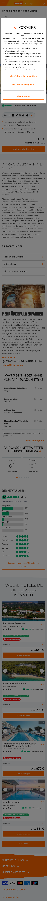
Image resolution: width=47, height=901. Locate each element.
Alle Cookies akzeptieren (23, 84)
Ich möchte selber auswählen (23, 76)
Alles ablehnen (23, 96)
